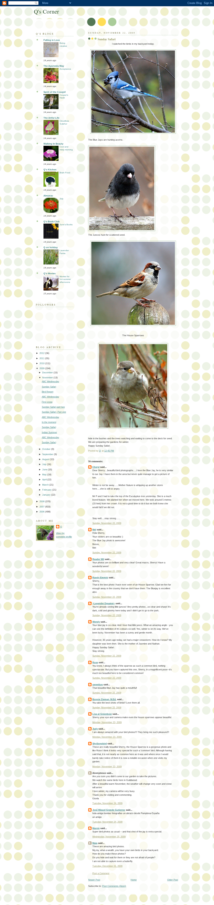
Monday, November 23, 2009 (107, 722)
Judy (95, 729)
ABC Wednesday (50, 381)
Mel (94, 529)
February (47, 489)
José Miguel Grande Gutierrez (108, 810)
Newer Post (94, 880)
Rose (95, 662)
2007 (42, 506)
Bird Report (47, 391)
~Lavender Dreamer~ (103, 603)
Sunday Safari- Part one (54, 412)
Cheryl (95, 467)
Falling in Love (51, 40)
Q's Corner (46, 11)
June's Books (66, 224)
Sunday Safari (49, 386)
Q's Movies (49, 273)
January (46, 494)
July (61, 199)
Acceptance (65, 69)
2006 (42, 511)
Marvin (96, 828)
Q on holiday (50, 247)
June (45, 469)
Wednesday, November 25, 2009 (109, 836)
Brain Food (65, 172)
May (44, 474)
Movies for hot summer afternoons (65, 279)
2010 (42, 363)
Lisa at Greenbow (102, 714)
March (45, 484)
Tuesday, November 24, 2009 (107, 803)
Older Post (172, 880)
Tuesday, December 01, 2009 (107, 866)
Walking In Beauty (53, 143)
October (46, 449)
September (48, 454)
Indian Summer (49, 432)
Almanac (48, 195)
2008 (42, 501)
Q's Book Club (51, 221)
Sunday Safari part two (53, 407)
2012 (42, 353)
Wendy (96, 622)
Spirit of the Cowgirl (54, 92)
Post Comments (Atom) (114, 886)
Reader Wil (98, 559)
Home (134, 880)
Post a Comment (100, 873)
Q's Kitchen (49, 169)
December (48, 372)
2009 (42, 368)
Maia (94, 843)
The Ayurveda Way (53, 66)
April (44, 479)
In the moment (49, 422)
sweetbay (97, 684)
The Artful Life (51, 118)
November (48, 377)
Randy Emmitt (100, 577)
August (46, 459)
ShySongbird (99, 743)
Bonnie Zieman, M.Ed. (104, 699)
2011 (42, 358)
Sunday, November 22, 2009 (106, 523)
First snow (47, 402)
